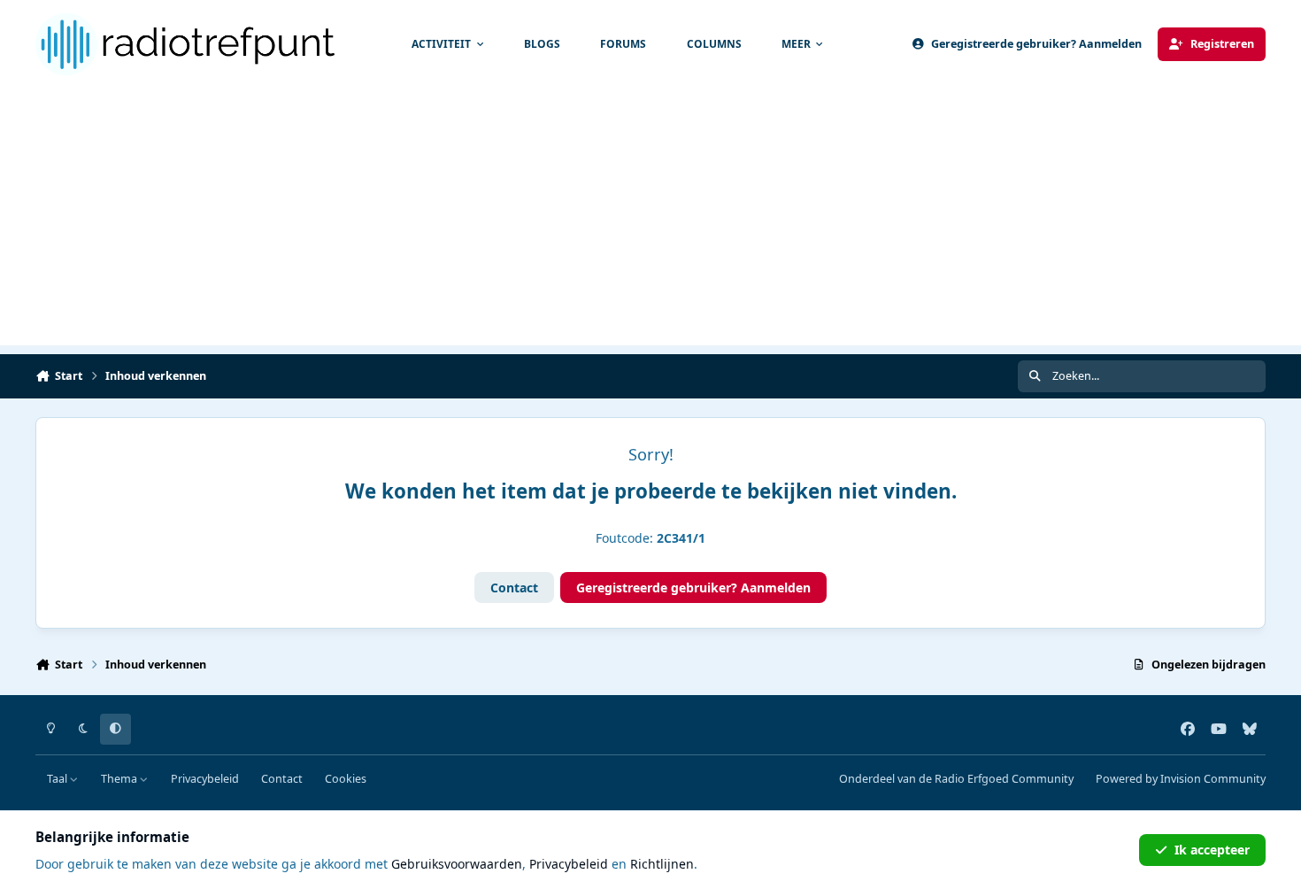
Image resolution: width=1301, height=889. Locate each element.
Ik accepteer (1212, 849)
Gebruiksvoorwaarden (456, 863)
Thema (120, 778)
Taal (58, 778)
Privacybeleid (205, 778)
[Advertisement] (650, 221)
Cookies (345, 778)
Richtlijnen (662, 863)
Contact (514, 587)
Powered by (1181, 778)
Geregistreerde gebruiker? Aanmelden (693, 587)
